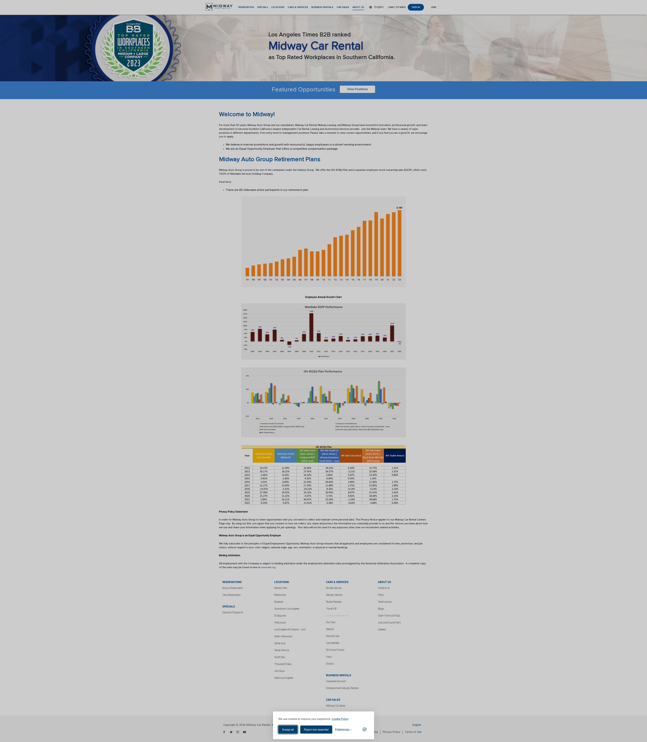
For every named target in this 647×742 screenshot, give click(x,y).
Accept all (288, 729)
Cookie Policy (340, 719)
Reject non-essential (316, 729)
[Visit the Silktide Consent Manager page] (365, 729)
